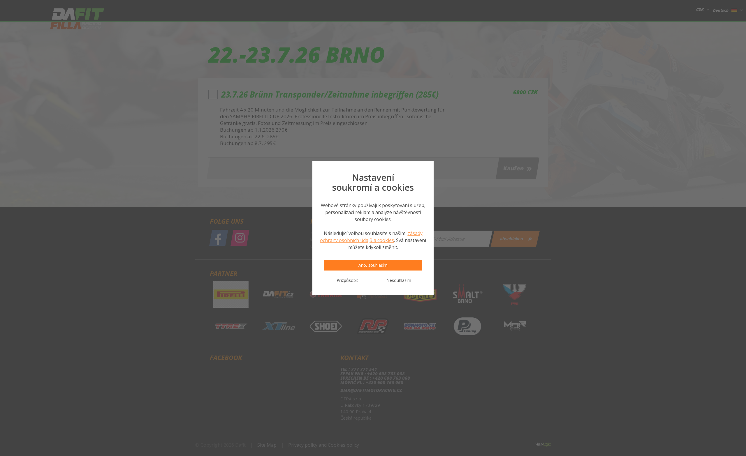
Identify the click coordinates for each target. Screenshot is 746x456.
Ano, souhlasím (373, 265)
